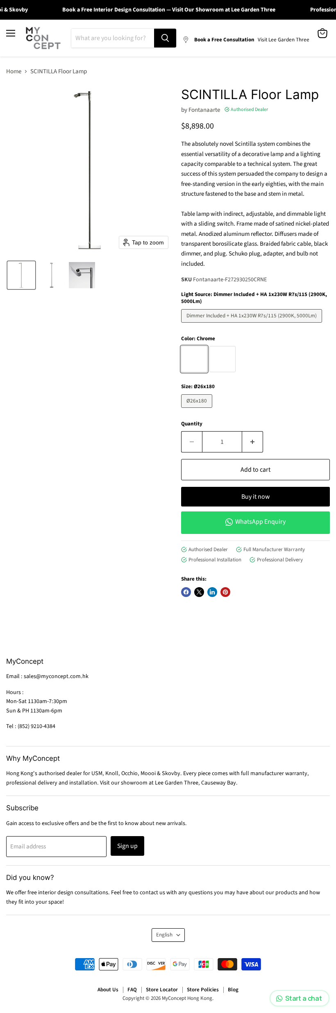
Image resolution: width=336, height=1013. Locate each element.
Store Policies (203, 989)
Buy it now (255, 496)
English (164, 934)
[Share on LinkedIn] (212, 592)
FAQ (132, 989)
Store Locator (162, 989)
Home (13, 71)
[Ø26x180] (197, 410)
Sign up (127, 845)
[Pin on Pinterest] (225, 592)
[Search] (165, 38)
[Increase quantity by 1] (252, 441)
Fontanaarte (204, 110)
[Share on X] (199, 592)
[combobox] (112, 38)
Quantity (191, 424)
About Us (108, 989)
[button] (21, 275)
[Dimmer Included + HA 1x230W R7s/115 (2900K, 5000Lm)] (252, 325)
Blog (233, 989)
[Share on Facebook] (186, 592)
